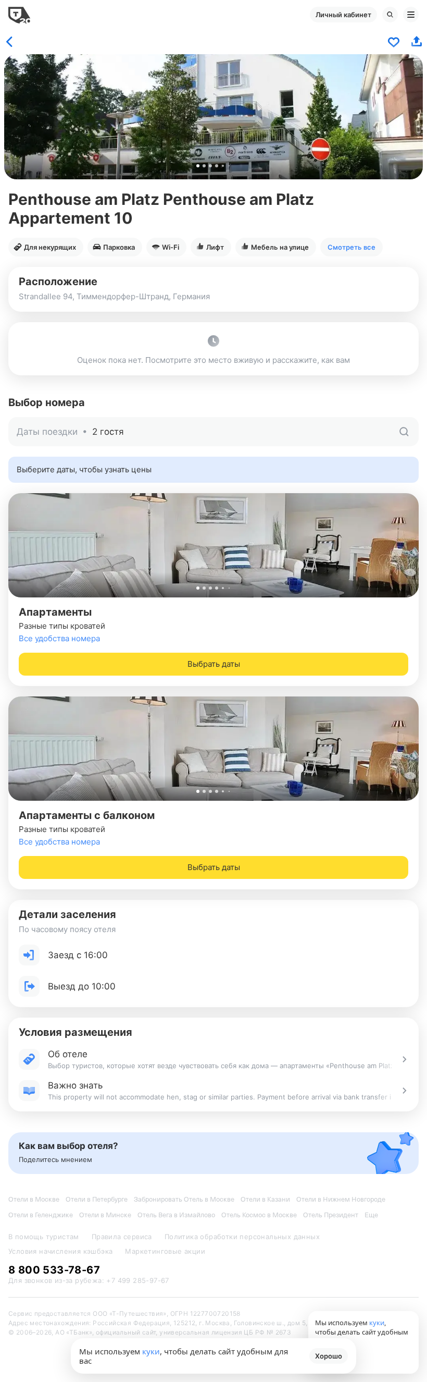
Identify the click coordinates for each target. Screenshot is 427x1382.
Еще (371, 1215)
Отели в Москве (33, 1199)
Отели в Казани (265, 1199)
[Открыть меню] (411, 14)
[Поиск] (390, 14)
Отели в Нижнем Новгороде (340, 1199)
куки (151, 1351)
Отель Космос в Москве (259, 1215)
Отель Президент (330, 1215)
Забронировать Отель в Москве (184, 1199)
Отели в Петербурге (97, 1199)
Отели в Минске (105, 1215)
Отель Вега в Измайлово (176, 1215)
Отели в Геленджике (40, 1215)
